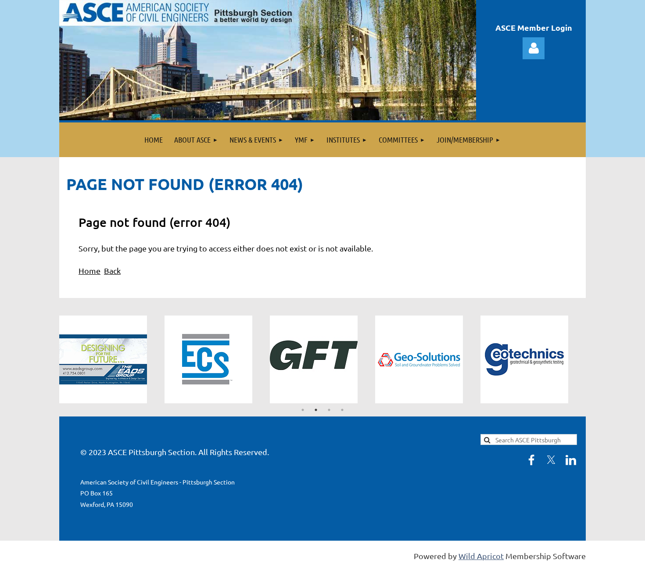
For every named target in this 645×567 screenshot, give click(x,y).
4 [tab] (342, 410)
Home (89, 270)
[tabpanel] (112, 359)
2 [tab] (316, 410)
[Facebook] (531, 460)
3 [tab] (329, 410)
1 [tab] (302, 410)
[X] (551, 460)
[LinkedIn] (571, 460)
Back (112, 270)
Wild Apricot (481, 555)
